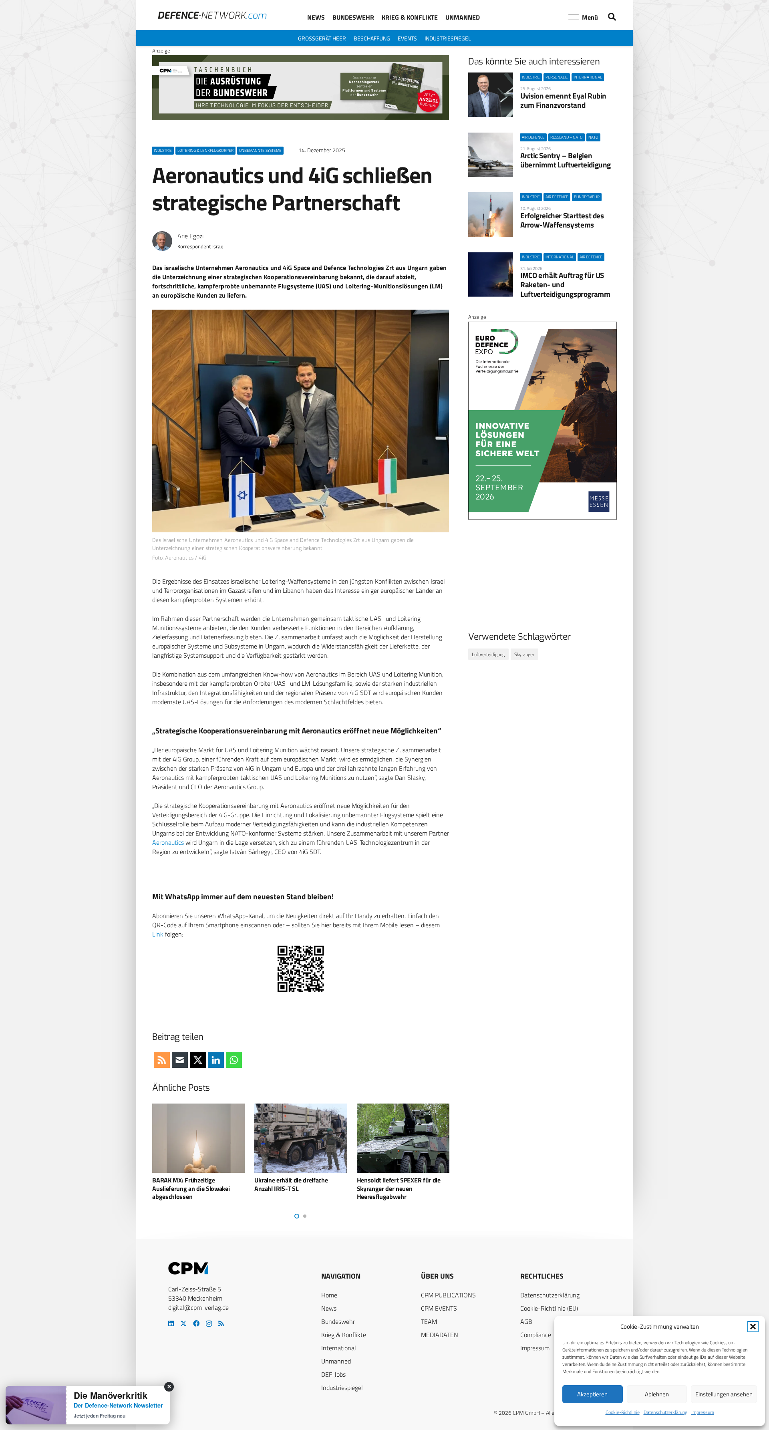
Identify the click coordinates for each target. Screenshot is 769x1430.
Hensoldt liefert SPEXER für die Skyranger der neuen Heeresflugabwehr (296, 1188)
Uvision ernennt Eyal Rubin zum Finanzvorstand (563, 100)
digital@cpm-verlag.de (198, 1307)
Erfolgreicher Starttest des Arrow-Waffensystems (562, 219)
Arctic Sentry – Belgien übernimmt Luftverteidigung (565, 159)
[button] (753, 1327)
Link (157, 934)
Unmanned (336, 1361)
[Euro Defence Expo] (542, 518)
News (328, 1308)
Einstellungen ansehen (724, 1394)
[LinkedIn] (171, 1323)
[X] (183, 1323)
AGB (526, 1321)
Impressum (702, 1412)
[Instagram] (209, 1323)
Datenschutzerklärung (665, 1412)
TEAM (429, 1321)
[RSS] (221, 1323)
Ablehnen (657, 1394)
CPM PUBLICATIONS (448, 1295)
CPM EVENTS (439, 1308)
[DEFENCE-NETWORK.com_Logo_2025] (212, 15)
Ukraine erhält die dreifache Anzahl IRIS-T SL (188, 1184)
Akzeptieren (592, 1394)
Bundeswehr (338, 1321)
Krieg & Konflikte (343, 1334)
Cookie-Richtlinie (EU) (549, 1308)
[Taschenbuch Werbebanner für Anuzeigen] (300, 118)
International (338, 1348)
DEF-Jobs (333, 1374)
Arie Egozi (190, 236)
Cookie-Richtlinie (623, 1412)
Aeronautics (168, 842)
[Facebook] (196, 1323)
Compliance (535, 1334)
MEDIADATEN (439, 1334)
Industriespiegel (342, 1387)
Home (329, 1295)
